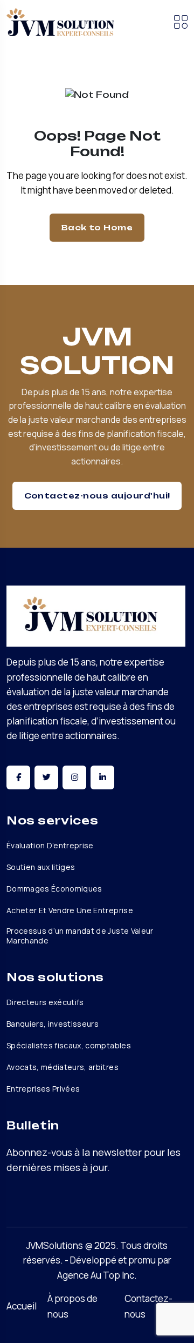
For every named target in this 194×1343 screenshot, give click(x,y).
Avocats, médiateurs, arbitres (62, 1067)
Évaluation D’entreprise (50, 845)
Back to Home (97, 227)
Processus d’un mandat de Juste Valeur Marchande (80, 936)
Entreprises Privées (43, 1089)
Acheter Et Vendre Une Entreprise (69, 910)
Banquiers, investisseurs (52, 1024)
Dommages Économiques (54, 889)
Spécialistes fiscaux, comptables (68, 1046)
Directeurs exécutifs (45, 1002)
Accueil (21, 1306)
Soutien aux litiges (40, 867)
